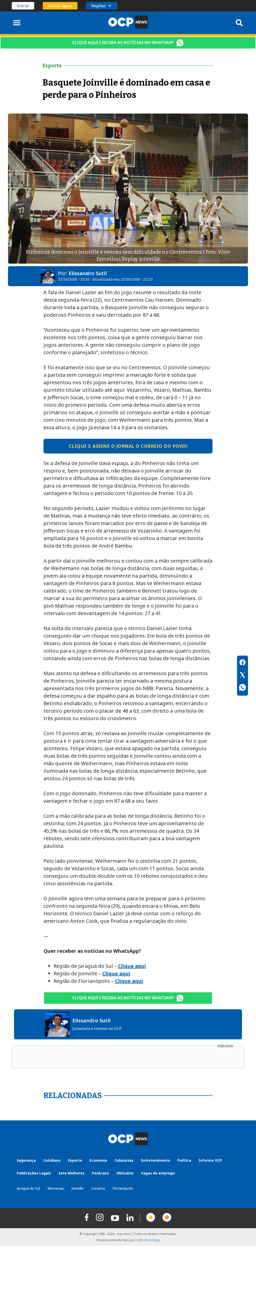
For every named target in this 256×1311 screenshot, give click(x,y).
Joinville (78, 1188)
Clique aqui (132, 966)
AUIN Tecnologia (148, 1240)
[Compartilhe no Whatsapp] (242, 688)
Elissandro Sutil (88, 273)
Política (184, 1160)
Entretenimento (155, 1160)
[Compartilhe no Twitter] (242, 675)
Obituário (125, 1173)
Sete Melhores (71, 1173)
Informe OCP (210, 1160)
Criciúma (98, 1188)
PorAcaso (100, 1173)
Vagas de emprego (158, 1173)
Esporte (75, 1160)
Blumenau (56, 1188)
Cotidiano (51, 1160)
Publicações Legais (34, 1173)
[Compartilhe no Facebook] (242, 663)
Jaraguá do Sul (28, 1188)
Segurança (26, 1160)
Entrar (23, 6)
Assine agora (60, 6)
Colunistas (124, 1160)
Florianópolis (122, 1188)
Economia (98, 1160)
